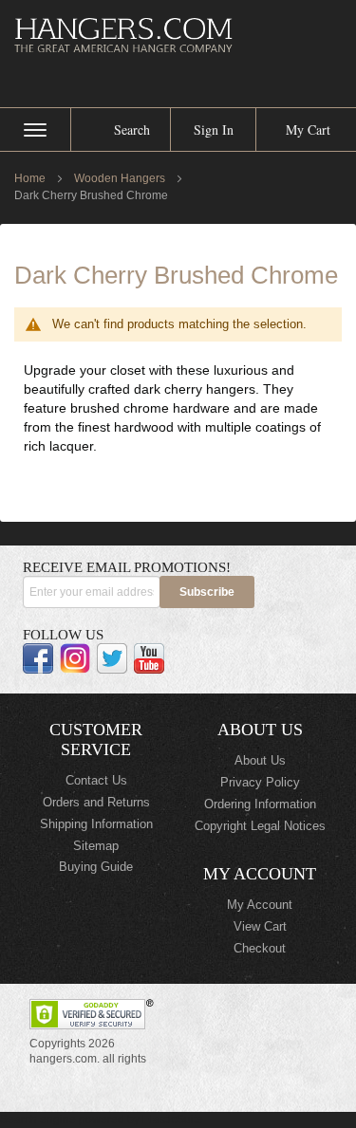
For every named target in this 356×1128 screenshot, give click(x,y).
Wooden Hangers (121, 178)
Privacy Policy (260, 782)
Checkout (260, 948)
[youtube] (149, 658)
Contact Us (96, 780)
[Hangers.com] (178, 34)
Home (31, 178)
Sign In (214, 129)
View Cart (260, 926)
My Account (259, 904)
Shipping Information (96, 824)
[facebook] (38, 658)
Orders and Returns (96, 802)
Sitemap (96, 846)
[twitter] (112, 658)
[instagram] (75, 658)
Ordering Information (260, 804)
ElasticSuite (172, 1119)
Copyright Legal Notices (260, 826)
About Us (260, 760)
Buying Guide (96, 867)
